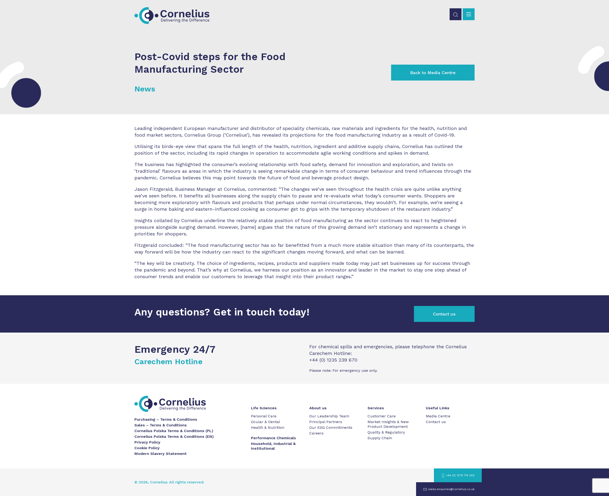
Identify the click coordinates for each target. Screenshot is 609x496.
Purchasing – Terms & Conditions (165, 419)
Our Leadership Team (329, 416)
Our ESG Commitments (330, 427)
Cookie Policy (147, 448)
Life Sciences (264, 408)
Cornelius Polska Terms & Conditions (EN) (174, 436)
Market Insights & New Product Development (388, 424)
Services (376, 408)
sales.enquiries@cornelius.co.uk (451, 489)
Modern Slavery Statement (160, 453)
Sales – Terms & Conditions (160, 425)
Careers (316, 433)
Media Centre (438, 416)
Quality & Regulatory (386, 432)
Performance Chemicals (273, 438)
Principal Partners (325, 422)
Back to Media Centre (433, 72)
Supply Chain (380, 438)
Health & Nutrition (267, 427)
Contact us (444, 313)
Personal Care (263, 416)
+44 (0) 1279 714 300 (460, 475)
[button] (456, 14)
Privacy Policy (147, 442)
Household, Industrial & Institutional (273, 446)
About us (318, 408)
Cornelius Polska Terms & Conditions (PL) (173, 431)
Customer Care (382, 416)
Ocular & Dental (265, 422)
